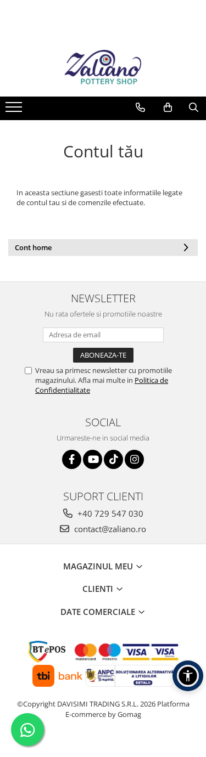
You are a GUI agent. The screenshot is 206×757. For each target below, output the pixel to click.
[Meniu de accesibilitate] (187, 675)
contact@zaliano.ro (109, 528)
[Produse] (15, 110)
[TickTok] (113, 459)
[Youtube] (92, 459)
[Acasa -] (103, 69)
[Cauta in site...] (193, 107)
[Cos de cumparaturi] (168, 107)
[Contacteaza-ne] (140, 107)
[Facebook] (71, 459)
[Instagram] (134, 459)
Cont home (33, 247)
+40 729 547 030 (109, 513)
